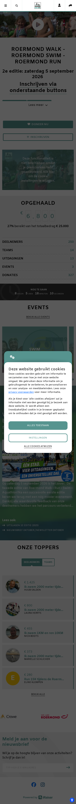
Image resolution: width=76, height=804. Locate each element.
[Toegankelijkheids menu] (72, 800)
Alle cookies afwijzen (38, 446)
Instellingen (38, 437)
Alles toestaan (38, 425)
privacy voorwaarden (21, 392)
